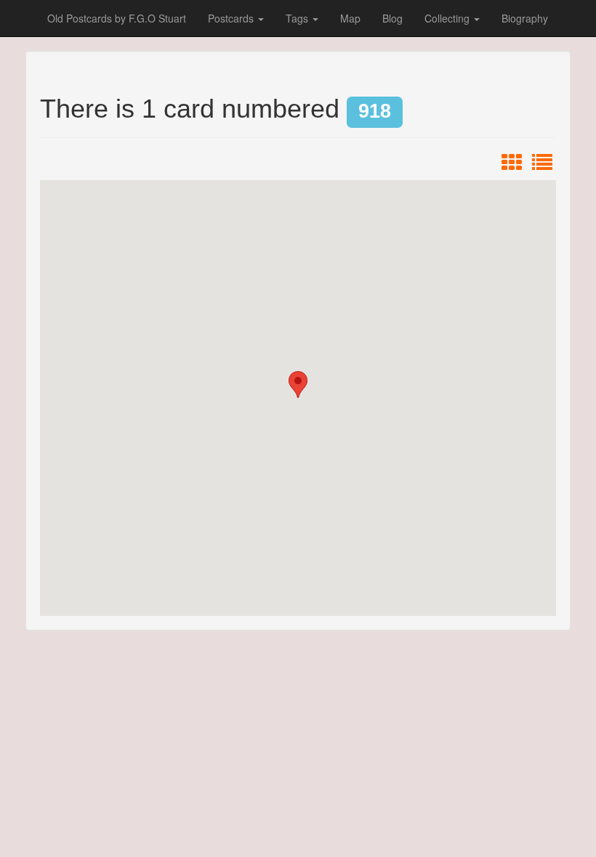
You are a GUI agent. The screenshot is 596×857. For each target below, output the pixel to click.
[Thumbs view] (512, 165)
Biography (525, 18)
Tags (298, 18)
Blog (392, 18)
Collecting (448, 18)
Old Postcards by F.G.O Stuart (116, 18)
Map (350, 18)
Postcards (232, 18)
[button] (298, 384)
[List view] (542, 165)
